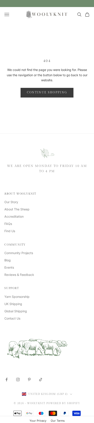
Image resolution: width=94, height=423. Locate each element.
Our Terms (58, 420)
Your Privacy (38, 420)
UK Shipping (13, 304)
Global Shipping (15, 311)
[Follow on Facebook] (6, 379)
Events (9, 267)
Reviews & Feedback (19, 275)
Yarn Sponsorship (17, 296)
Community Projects (18, 253)
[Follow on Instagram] (18, 379)
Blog (7, 260)
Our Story (11, 202)
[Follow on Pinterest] (29, 379)
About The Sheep (17, 209)
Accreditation (14, 216)
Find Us (9, 231)
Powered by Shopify (63, 403)
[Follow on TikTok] (40, 379)
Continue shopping (47, 92)
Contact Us (12, 318)
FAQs (8, 224)
